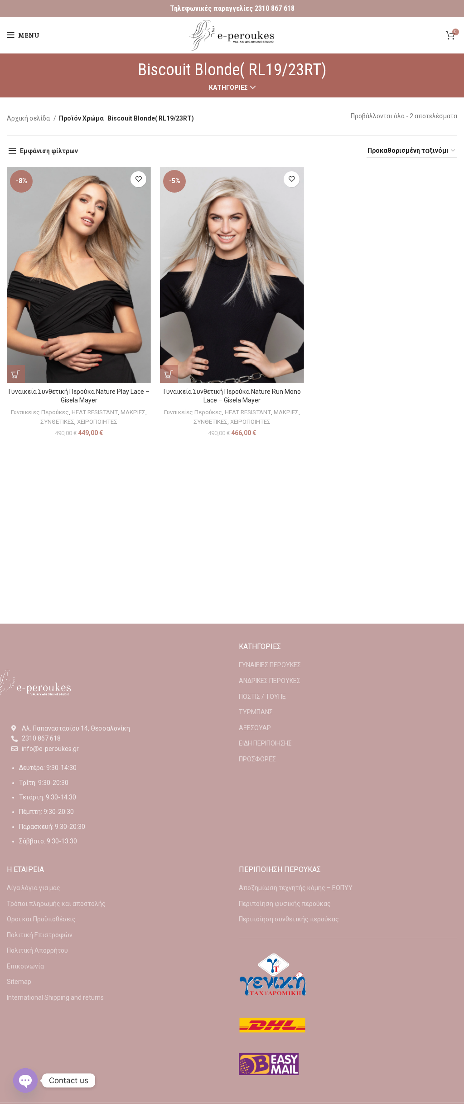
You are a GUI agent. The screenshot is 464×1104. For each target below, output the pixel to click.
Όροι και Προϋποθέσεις (41, 919)
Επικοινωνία (25, 966)
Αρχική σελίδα (29, 118)
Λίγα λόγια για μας (33, 887)
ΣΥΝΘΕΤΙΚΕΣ (57, 421)
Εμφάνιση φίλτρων (49, 151)
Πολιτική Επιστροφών (39, 935)
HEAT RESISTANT (95, 412)
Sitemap (19, 981)
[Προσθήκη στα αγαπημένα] (138, 179)
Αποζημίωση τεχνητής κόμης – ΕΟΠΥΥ (296, 887)
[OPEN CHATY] (25, 1080)
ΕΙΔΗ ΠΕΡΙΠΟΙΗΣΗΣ (265, 743)
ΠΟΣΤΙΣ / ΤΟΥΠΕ (262, 696)
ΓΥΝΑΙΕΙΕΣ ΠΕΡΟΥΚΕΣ (270, 664)
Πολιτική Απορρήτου (37, 950)
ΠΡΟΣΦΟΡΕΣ (257, 759)
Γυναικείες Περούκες (40, 412)
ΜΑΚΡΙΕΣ (133, 412)
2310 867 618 (275, 8)
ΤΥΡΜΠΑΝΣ (256, 712)
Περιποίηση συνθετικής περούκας (289, 919)
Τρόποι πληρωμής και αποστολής (56, 903)
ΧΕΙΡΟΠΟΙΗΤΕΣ (97, 421)
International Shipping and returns (55, 997)
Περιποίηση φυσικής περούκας (285, 903)
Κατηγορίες (228, 87)
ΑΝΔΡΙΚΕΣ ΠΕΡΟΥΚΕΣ (269, 680)
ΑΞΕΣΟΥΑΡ (255, 727)
